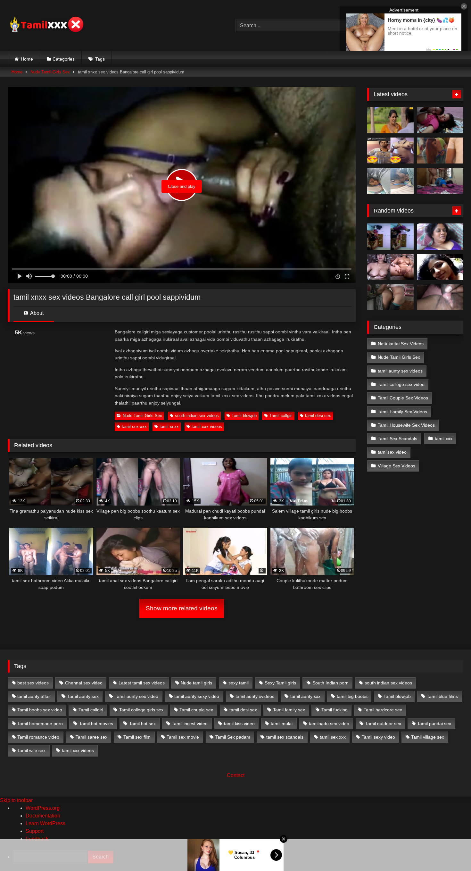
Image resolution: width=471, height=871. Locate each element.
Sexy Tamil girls (280, 682)
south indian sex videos (197, 415)
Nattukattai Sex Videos (401, 343)
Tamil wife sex (31, 750)
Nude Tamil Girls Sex (50, 72)
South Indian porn (330, 682)
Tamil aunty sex (83, 696)
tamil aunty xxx (305, 696)
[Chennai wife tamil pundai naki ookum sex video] (440, 297)
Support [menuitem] (35, 831)
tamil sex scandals (284, 737)
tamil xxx (443, 438)
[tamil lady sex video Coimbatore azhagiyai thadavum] (440, 267)
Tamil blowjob (244, 415)
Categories (64, 59)
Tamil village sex (427, 737)
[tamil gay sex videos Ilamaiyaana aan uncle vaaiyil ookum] (390, 236)
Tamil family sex (289, 709)
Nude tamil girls (196, 682)
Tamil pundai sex (434, 723)
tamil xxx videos (207, 426)
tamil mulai (282, 723)
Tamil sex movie (183, 737)
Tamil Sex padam (232, 737)
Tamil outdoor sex (383, 723)
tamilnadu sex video (329, 723)
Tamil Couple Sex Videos (403, 397)
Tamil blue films (442, 696)
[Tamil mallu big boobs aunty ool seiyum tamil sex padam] (390, 120)
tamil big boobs (352, 696)
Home (27, 59)
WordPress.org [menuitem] (43, 808)
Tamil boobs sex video (39, 709)
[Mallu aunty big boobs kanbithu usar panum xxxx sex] (440, 151)
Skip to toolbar (16, 800)
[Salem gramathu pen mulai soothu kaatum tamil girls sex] (390, 151)
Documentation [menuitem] (43, 815)
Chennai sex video (84, 682)
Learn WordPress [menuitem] (45, 823)
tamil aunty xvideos (255, 696)
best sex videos (33, 682)
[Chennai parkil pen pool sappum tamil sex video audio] (390, 181)
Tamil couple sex (196, 709)
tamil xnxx (169, 426)
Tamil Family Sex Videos (402, 411)
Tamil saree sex (91, 737)
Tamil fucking (334, 709)
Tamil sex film (137, 737)
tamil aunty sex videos (400, 370)
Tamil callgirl (281, 415)
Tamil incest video (190, 723)
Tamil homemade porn (40, 723)
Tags (100, 59)
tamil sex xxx (134, 426)
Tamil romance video (38, 737)
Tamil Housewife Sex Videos (406, 425)
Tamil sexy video (378, 737)
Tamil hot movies (96, 723)
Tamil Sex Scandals (397, 438)
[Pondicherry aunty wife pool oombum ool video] (440, 236)
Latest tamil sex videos (142, 682)
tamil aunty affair (34, 696)
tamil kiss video (239, 723)
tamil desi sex (318, 415)
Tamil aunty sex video (136, 696)
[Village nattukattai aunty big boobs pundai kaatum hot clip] (390, 267)
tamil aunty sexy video (196, 696)
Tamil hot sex (142, 723)
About (36, 313)
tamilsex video (392, 452)
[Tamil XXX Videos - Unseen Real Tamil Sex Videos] (46, 25)
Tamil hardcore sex (383, 709)
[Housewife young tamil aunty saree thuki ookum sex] (440, 181)
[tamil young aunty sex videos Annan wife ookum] (390, 297)
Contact (235, 775)
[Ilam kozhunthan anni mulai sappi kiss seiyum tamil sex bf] (440, 120)
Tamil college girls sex (141, 709)
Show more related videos (182, 608)
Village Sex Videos (396, 465)
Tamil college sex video (401, 384)
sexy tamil (238, 682)
